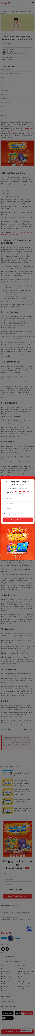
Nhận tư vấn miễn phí (18, 520)
